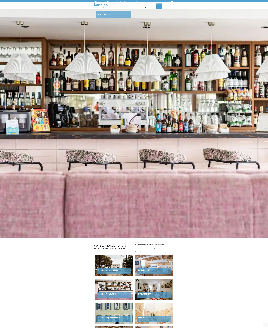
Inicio (127, 6)
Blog (164, 6)
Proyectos (159, 6)
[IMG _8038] (134, 123)
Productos (138, 6)
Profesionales (145, 6)
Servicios (153, 6)
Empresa (132, 6)
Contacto (168, 6)
